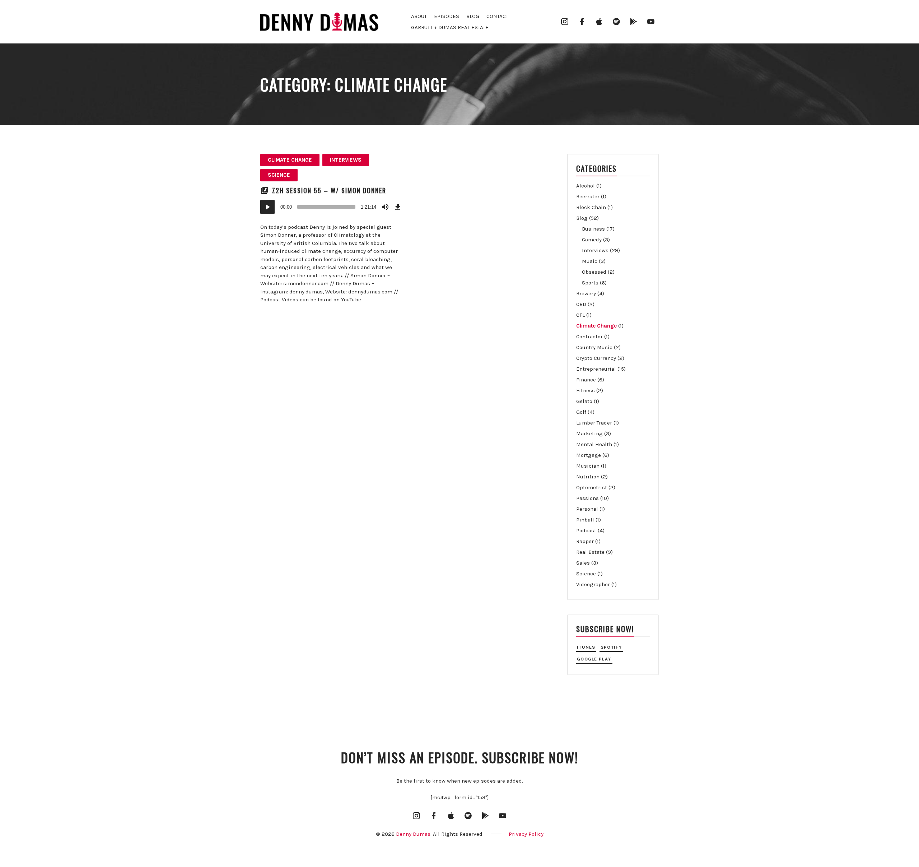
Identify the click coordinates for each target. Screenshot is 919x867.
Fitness (585, 390)
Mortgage (588, 455)
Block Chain (591, 207)
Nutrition (588, 476)
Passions (587, 498)
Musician (588, 466)
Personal (587, 509)
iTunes (586, 647)
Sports (590, 282)
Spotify (611, 647)
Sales (583, 563)
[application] (331, 207)
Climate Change (290, 160)
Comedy (592, 239)
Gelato (584, 401)
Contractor (589, 336)
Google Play (594, 659)
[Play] (267, 207)
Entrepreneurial (596, 369)
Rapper (585, 541)
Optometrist (591, 487)
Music (589, 261)
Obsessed (594, 272)
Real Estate (590, 552)
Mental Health (594, 444)
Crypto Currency (596, 358)
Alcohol (585, 185)
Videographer (593, 584)
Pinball (585, 519)
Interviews (345, 160)
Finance (586, 379)
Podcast (586, 530)
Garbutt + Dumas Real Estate (450, 27)
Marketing (589, 433)
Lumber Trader (594, 422)
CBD (581, 304)
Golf (581, 412)
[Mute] (385, 207)
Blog (472, 16)
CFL (580, 315)
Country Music (594, 347)
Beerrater (588, 196)
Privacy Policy (526, 834)
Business (593, 229)
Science (279, 175)
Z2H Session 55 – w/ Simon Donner (329, 190)
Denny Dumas (413, 834)
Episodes (446, 16)
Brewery (586, 293)
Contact (497, 16)
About (419, 16)
